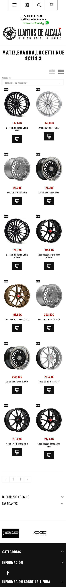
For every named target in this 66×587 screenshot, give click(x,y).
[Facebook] (7, 572)
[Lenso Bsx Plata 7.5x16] (49, 296)
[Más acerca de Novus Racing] (16, 533)
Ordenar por (6, 77)
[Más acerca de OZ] (45, 533)
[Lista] (61, 72)
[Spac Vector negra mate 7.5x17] (49, 231)
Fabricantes (10, 503)
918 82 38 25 (33, 16)
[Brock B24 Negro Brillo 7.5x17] (17, 231)
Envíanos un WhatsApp (33, 23)
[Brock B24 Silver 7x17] (49, 104)
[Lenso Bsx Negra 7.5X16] (17, 358)
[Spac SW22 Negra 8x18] (17, 420)
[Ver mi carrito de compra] (51, 5)
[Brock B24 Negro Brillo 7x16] (17, 104)
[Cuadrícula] (52, 72)
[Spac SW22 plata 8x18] (49, 358)
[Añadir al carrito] (17, 139)
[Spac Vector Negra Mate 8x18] (49, 420)
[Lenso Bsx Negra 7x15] (49, 169)
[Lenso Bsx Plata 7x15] (17, 169)
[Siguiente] (27, 479)
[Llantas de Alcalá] (33, 33)
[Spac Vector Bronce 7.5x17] (17, 296)
